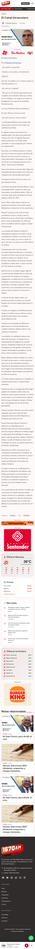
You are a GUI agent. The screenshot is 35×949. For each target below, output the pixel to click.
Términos (4, 918)
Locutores (4, 898)
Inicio (3, 888)
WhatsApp (26, 515)
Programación (5, 901)
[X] (20, 877)
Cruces (3, 904)
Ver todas (29, 712)
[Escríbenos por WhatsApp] (31, 938)
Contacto (4, 921)
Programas (5, 895)
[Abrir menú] (32, 3)
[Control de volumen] (32, 945)
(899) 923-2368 (14, 873)
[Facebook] (3, 877)
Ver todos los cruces (9, 594)
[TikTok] (16, 877)
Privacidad (4, 914)
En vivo (26, 3)
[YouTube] (7, 877)
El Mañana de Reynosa (12, 63)
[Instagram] (11, 877)
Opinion (3, 14)
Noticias (4, 892)
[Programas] (24, 877)
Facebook (12, 515)
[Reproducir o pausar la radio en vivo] (27, 945)
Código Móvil (20, 931)
